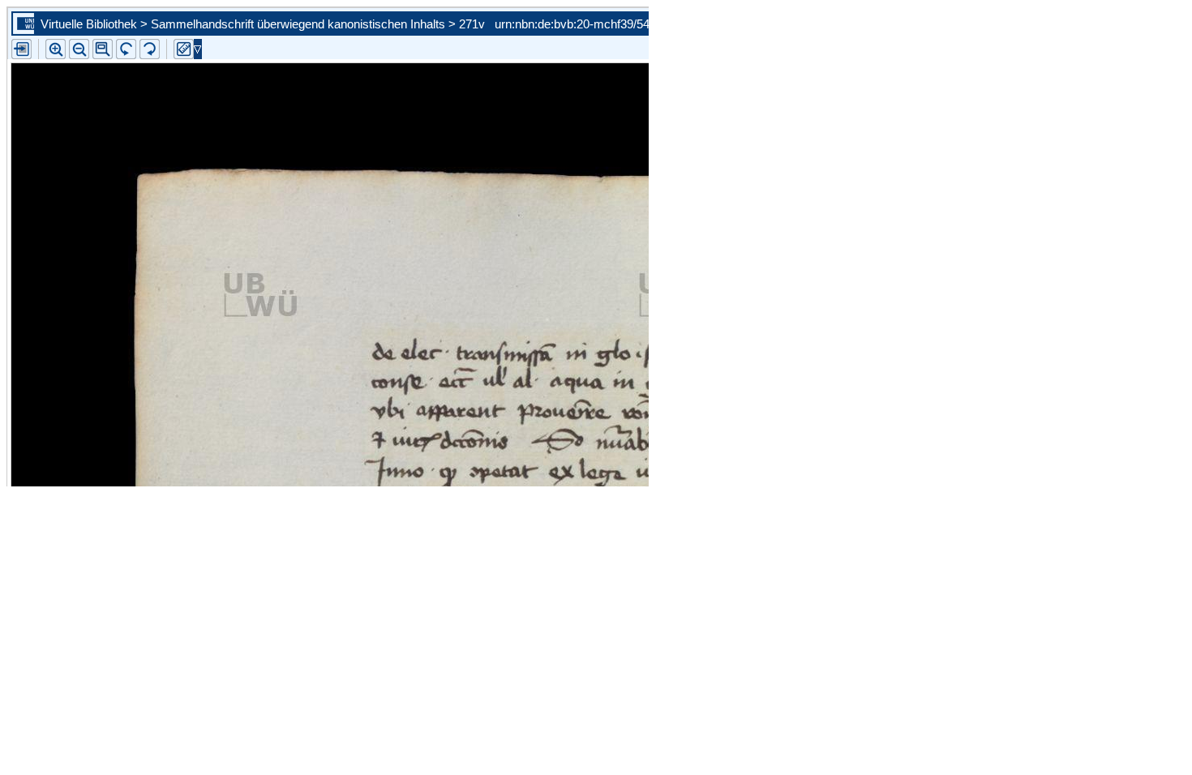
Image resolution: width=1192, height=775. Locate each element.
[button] (102, 49)
